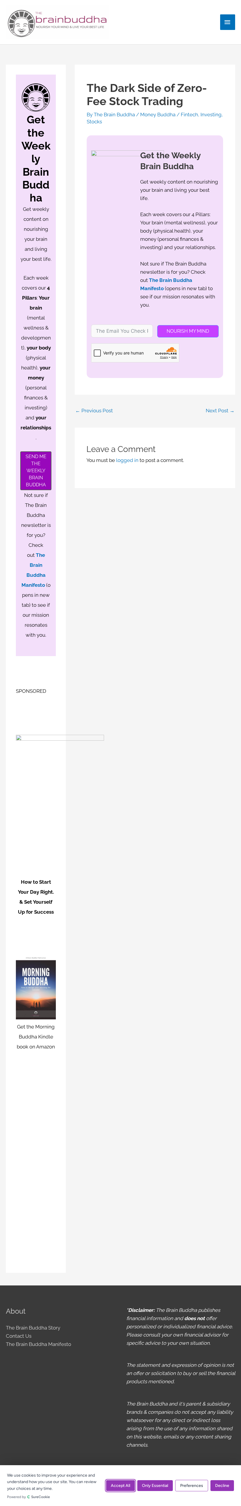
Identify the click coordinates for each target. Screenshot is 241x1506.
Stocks (94, 122)
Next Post (220, 411)
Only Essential (155, 1485)
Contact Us (18, 1336)
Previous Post (94, 411)
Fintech (189, 114)
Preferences (191, 1485)
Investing (211, 114)
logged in (127, 460)
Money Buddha (157, 114)
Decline (222, 1485)
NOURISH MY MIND (188, 331)
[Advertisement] (36, 1175)
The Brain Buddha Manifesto (38, 1344)
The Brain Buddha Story (33, 1328)
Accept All (120, 1485)
